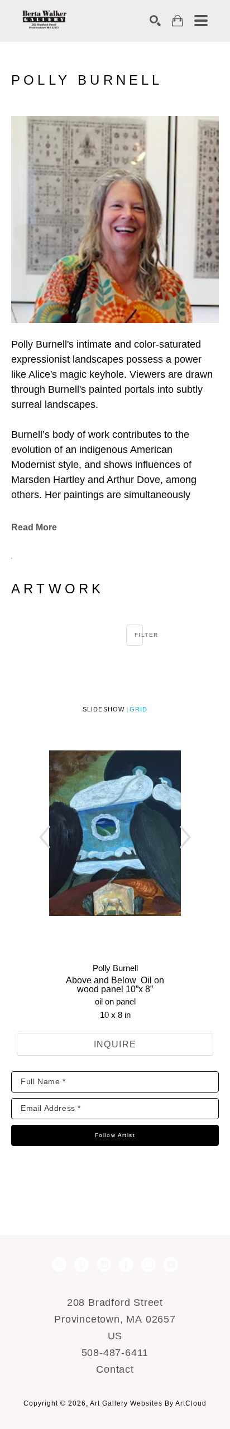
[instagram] (104, 1264)
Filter (139, 635)
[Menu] (201, 20)
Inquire (115, 1044)
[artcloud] (59, 1264)
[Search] (155, 20)
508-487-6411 (115, 1352)
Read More (34, 527)
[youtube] (171, 1264)
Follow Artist (115, 1135)
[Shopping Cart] (177, 20)
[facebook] (126, 1264)
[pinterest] (81, 1264)
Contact (115, 1369)
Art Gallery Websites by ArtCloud (148, 1403)
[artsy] (148, 1264)
